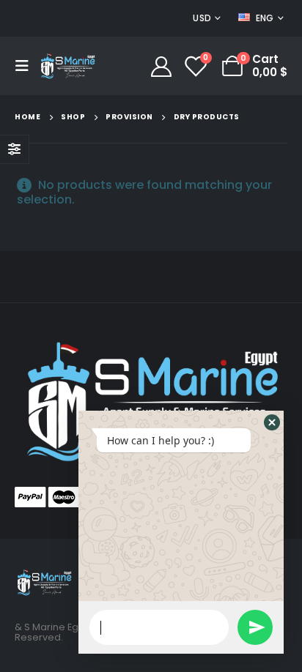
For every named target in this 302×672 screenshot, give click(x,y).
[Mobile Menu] (26, 65)
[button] (272, 422)
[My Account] (161, 66)
